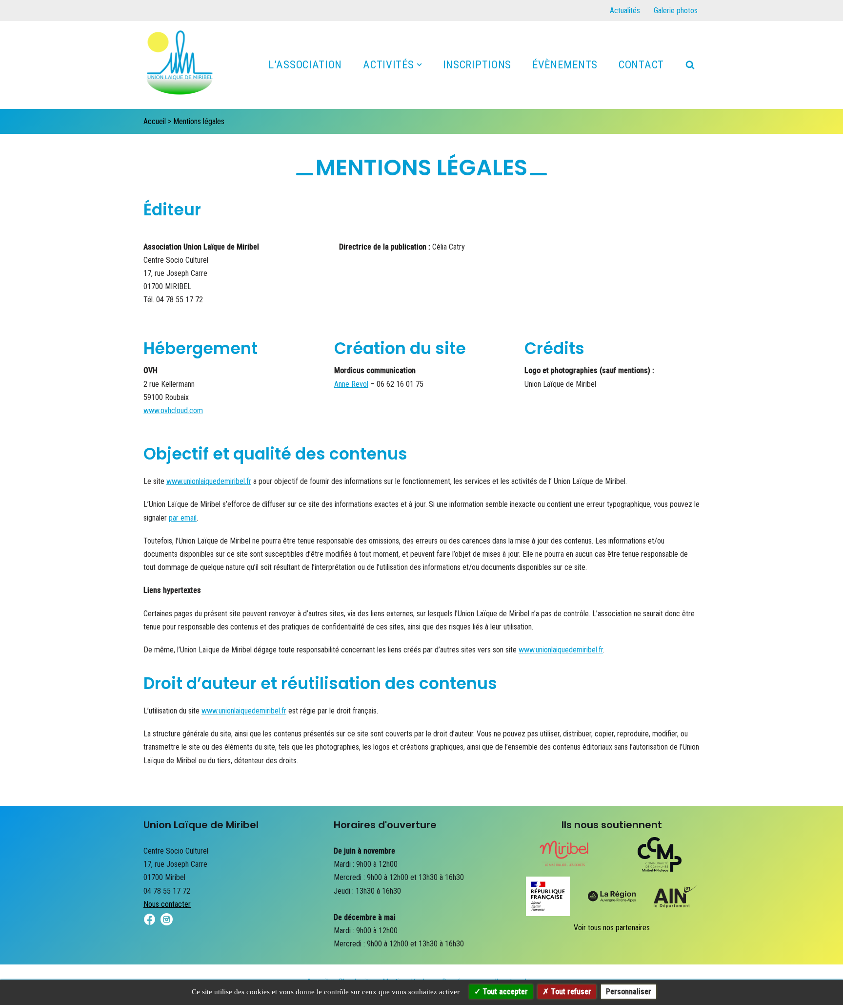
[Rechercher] (690, 64)
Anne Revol (351, 384)
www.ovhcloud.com (173, 410)
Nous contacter (167, 904)
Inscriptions (477, 64)
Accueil (154, 121)
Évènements (565, 64)
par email (183, 518)
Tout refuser (570, 991)
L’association (305, 64)
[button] (419, 64)
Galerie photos (676, 10)
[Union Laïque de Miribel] (180, 67)
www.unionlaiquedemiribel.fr (208, 481)
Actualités (625, 10)
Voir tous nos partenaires (612, 927)
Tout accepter (504, 991)
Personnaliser (628, 991)
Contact (641, 64)
